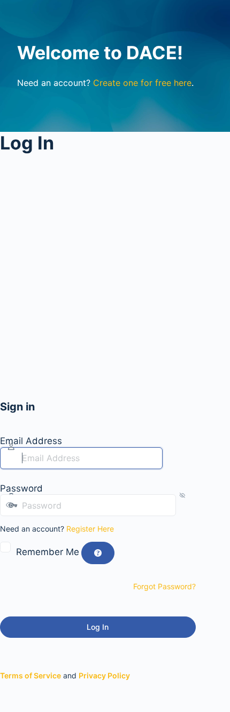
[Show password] (185, 505)
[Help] (97, 553)
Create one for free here (142, 82)
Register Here (90, 528)
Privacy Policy (104, 675)
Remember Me (47, 552)
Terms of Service (30, 675)
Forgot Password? (164, 586)
